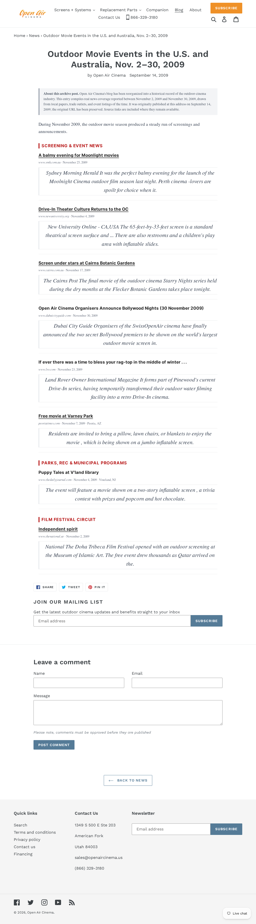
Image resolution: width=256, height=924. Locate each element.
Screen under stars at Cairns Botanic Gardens (86, 263)
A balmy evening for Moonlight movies (78, 155)
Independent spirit (58, 529)
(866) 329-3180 (89, 868)
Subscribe (226, 8)
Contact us (24, 846)
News (34, 35)
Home (19, 35)
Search (20, 825)
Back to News (132, 780)
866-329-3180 (143, 17)
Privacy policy (27, 839)
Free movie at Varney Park (65, 415)
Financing (23, 854)
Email (137, 673)
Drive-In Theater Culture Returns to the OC (83, 209)
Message (42, 695)
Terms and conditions (35, 832)
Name (39, 673)
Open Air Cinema (40, 912)
